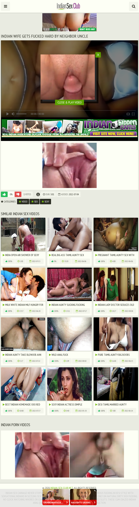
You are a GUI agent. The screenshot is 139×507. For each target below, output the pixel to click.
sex (36, 201)
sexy (46, 201)
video (24, 201)
